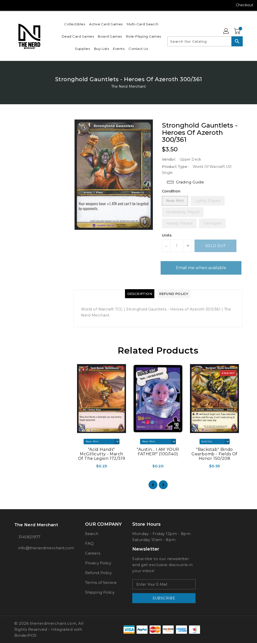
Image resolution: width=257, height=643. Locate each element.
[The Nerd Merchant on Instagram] (17, 5)
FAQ (89, 543)
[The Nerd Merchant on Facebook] (8, 5)
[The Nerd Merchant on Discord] (35, 5)
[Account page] (226, 31)
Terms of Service (101, 582)
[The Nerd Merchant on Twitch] (44, 5)
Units (167, 235)
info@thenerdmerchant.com (40, 548)
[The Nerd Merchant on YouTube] (26, 5)
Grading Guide (190, 182)
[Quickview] (78, 468)
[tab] (139, 293)
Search (92, 533)
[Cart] (238, 31)
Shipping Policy (100, 592)
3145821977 (29, 536)
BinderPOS (25, 635)
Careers (92, 553)
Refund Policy (98, 572)
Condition (171, 191)
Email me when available (201, 267)
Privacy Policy (98, 563)
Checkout (244, 5)
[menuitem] (75, 24)
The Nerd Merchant (128, 86)
